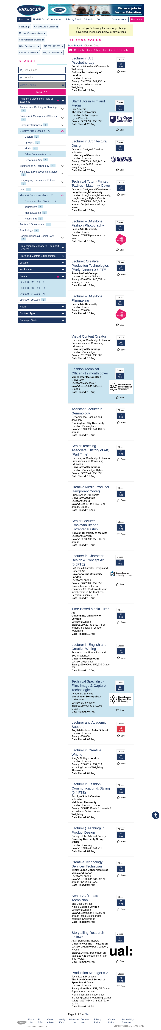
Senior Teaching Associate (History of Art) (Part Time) (90, 450)
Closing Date (91, 45)
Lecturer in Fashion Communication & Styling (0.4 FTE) (91, 788)
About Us (31, 1026)
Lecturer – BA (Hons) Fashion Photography (88, 223)
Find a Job (24, 19)
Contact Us (42, 1026)
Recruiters (137, 19)
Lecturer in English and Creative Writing (89, 647)
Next (87, 1014)
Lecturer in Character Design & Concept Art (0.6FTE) (88, 560)
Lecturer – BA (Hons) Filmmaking (87, 298)
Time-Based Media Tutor (90, 609)
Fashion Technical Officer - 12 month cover (90, 371)
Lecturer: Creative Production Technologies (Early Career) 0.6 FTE (90, 265)
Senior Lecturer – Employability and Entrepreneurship (85, 525)
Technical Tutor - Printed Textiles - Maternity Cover (91, 183)
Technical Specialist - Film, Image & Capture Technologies (89, 685)
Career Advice (55, 19)
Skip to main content (12, 2)
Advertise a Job (92, 19)
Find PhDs (39, 19)
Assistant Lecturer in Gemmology (87, 411)
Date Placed (75, 45)
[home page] (31, 10)
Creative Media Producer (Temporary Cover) (90, 489)
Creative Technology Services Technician (87, 864)
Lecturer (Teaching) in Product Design (88, 830)
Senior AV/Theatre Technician (85, 898)
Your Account (119, 19)
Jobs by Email (73, 19)
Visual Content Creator (89, 336)
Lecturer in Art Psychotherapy (83, 60)
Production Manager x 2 (90, 973)
